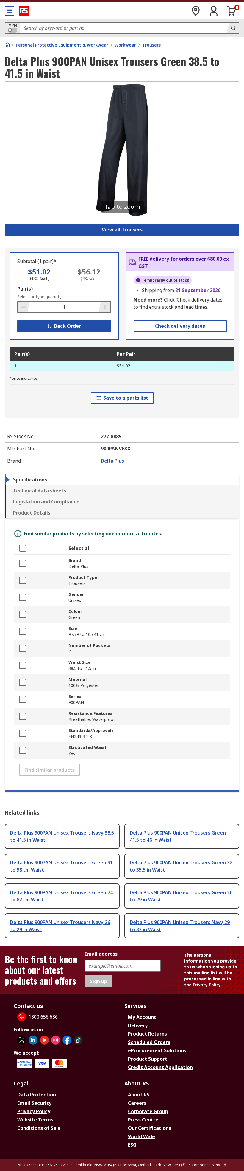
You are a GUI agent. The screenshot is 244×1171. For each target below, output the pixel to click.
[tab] (122, 479)
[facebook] (66, 1040)
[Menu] (9, 11)
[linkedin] (33, 1040)
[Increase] (104, 307)
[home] (7, 44)
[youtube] (44, 1040)
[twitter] (21, 1040)
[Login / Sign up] (213, 11)
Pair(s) (25, 288)
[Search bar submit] (233, 28)
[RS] (24, 11)
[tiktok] (78, 1040)
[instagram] (55, 1040)
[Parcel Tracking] (196, 11)
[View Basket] (231, 11)
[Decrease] (24, 307)
